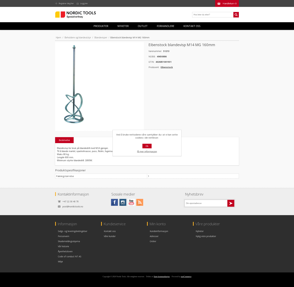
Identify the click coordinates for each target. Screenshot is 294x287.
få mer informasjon (147, 151)
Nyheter (123, 26)
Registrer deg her (66, 3)
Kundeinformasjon (159, 231)
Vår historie (63, 246)
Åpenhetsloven (65, 251)
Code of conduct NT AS (69, 256)
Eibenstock (167, 67)
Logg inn (84, 3)
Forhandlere (165, 26)
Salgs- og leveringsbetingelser (72, 231)
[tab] (64, 140)
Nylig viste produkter (206, 236)
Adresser (154, 236)
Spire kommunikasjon (162, 277)
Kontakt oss (191, 26)
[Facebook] (114, 202)
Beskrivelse (64, 140)
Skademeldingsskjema (69, 241)
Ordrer (153, 241)
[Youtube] (131, 202)
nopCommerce (186, 277)
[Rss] (139, 202)
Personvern (63, 236)
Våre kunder (110, 236)
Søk (236, 14)
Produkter (101, 26)
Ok (147, 146)
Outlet (143, 26)
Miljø (60, 261)
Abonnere (230, 203)
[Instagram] (122, 202)
